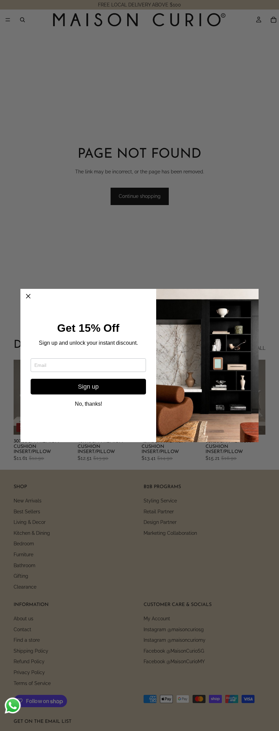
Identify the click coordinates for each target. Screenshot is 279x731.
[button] (28, 296)
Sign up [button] (88, 386)
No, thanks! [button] (88, 404)
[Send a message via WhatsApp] (12, 705)
